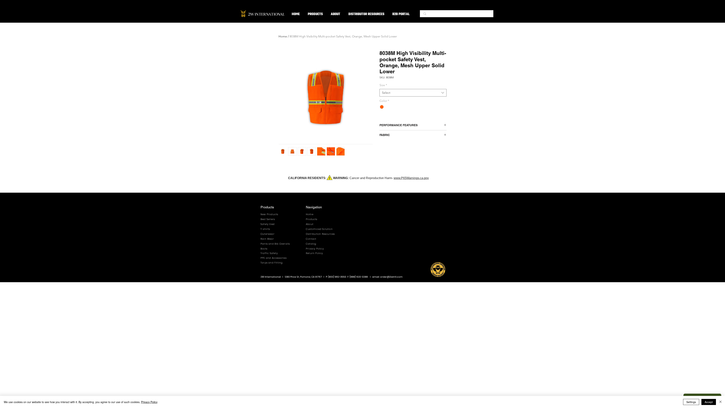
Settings (691, 402)
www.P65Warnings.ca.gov (411, 178)
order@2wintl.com (391, 276)
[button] (315, 14)
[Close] (720, 402)
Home (282, 36)
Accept (709, 402)
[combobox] (413, 93)
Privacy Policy (149, 402)
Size (383, 85)
